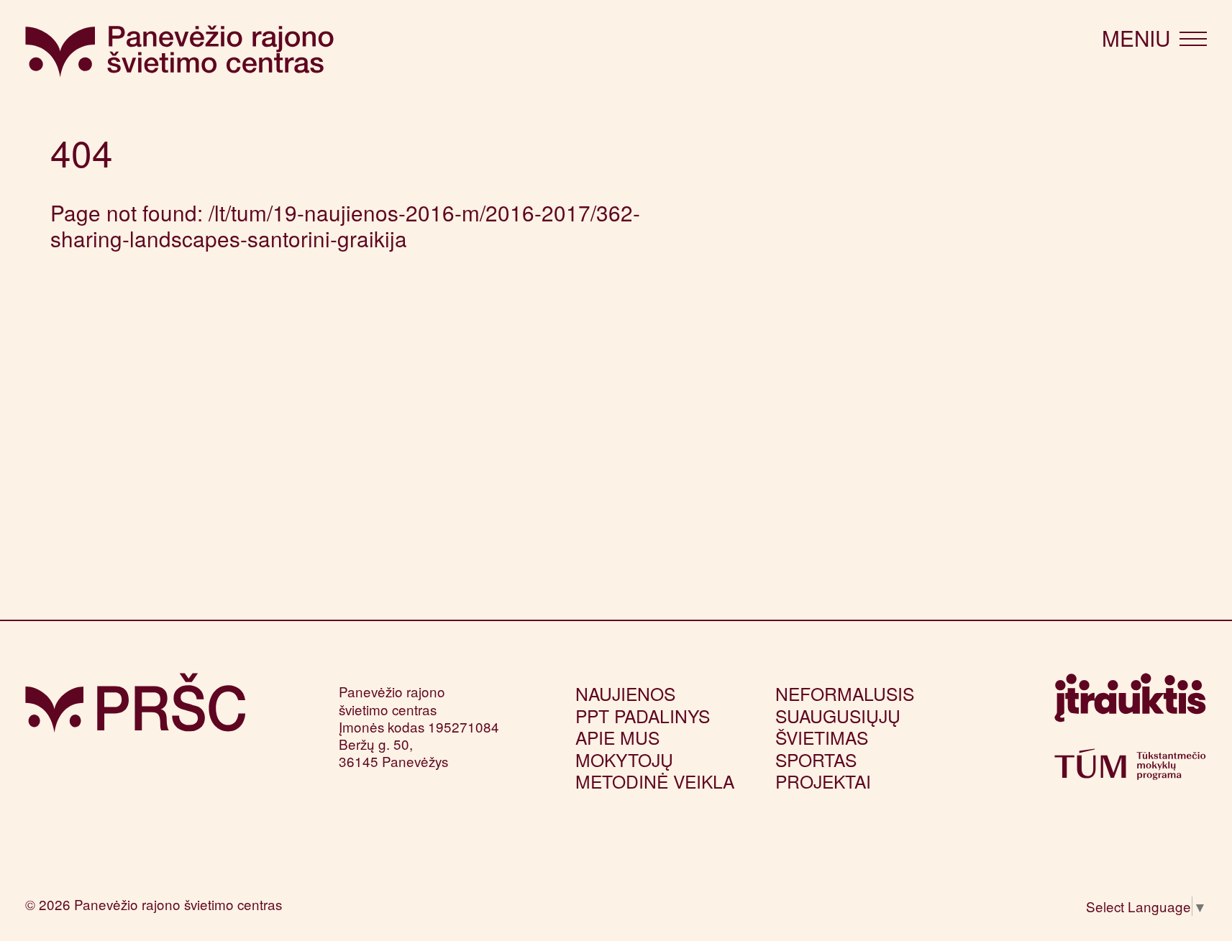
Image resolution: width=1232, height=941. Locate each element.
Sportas (816, 759)
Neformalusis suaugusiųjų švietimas (844, 715)
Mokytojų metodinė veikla (654, 770)
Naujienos (625, 693)
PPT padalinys (642, 715)
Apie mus (617, 737)
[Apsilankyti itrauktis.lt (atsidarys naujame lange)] (1130, 704)
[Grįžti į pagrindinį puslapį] (135, 703)
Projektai (823, 781)
